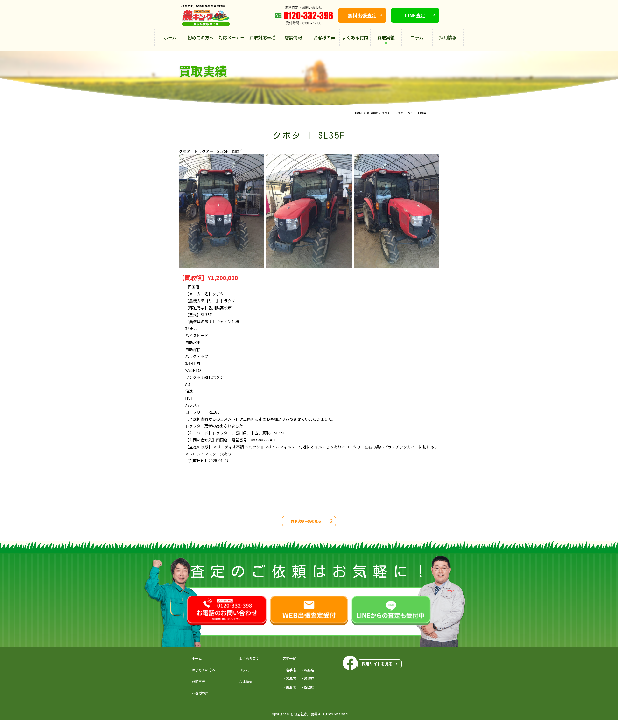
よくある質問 (355, 37)
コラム (417, 37)
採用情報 (447, 37)
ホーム (170, 37)
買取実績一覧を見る (306, 521)
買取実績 (386, 37)
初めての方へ (201, 37)
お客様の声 (324, 37)
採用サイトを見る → (379, 664)
